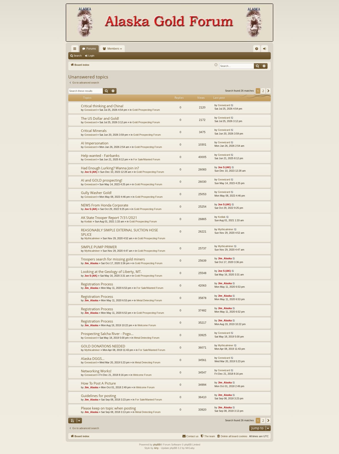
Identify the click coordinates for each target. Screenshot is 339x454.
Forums (91, 48)
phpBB (157, 444)
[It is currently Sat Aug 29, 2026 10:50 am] (215, 65)
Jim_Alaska (91, 263)
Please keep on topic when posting (108, 408)
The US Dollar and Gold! (100, 118)
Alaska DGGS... (92, 358)
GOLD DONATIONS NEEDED (103, 346)
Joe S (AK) (90, 171)
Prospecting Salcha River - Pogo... (107, 333)
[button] (268, 91)
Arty (156, 448)
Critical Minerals (94, 130)
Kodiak (88, 221)
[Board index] (169, 23)
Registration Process (97, 284)
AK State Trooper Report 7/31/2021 (109, 217)
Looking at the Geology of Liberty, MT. (111, 271)
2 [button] (263, 91)
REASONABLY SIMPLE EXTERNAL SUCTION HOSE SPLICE (119, 232)
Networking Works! (96, 371)
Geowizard (90, 109)
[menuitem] (256, 48)
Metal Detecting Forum (149, 300)
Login (91, 55)
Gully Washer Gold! (96, 192)
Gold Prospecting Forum (146, 109)
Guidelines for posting (98, 395)
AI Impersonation (94, 143)
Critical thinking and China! (102, 106)
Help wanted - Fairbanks (100, 155)
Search (78, 55)
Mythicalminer (92, 238)
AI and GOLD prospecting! (101, 180)
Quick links (75, 49)
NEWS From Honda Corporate (104, 205)
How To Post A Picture (98, 383)
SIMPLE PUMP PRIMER (99, 247)
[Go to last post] (232, 105)
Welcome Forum (146, 325)
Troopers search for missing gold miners (113, 259)
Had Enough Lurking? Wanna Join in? (110, 168)
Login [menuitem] (265, 49)
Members (113, 48)
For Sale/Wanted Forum (146, 159)
